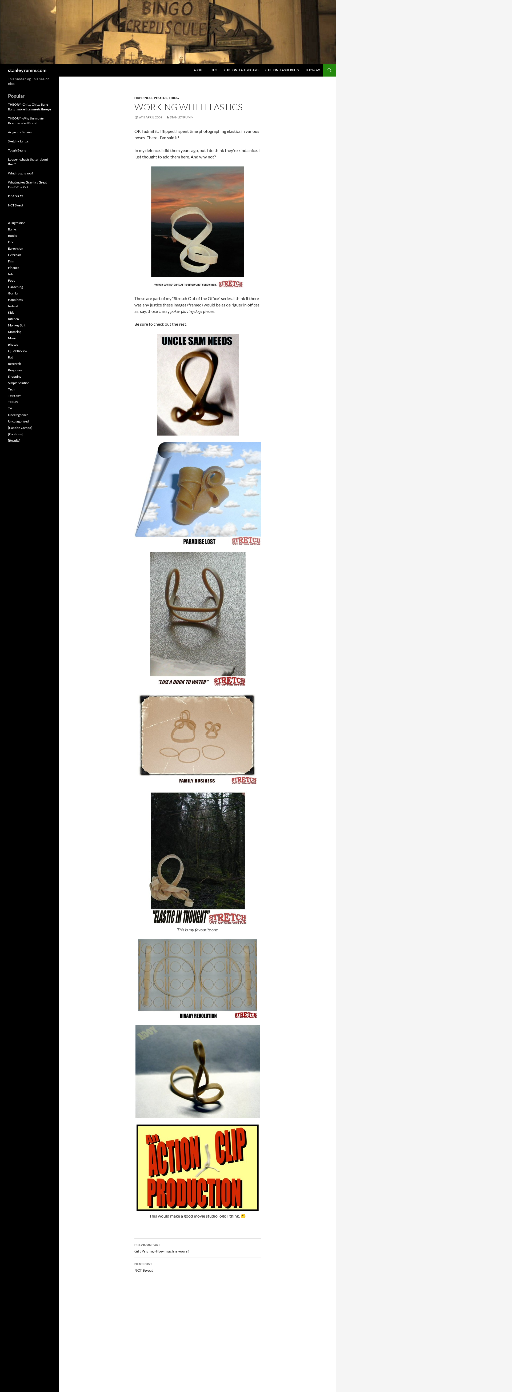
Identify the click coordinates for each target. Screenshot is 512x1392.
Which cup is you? (20, 173)
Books (12, 236)
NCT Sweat (143, 1267)
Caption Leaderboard (241, 70)
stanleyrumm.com (27, 70)
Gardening (15, 287)
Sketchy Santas (18, 141)
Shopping (14, 376)
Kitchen (13, 319)
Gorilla (13, 293)
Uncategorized (18, 421)
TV (10, 408)
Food (11, 280)
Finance (13, 268)
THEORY (14, 396)
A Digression (17, 223)
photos (160, 98)
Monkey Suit (16, 325)
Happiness (143, 98)
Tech (11, 389)
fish (10, 274)
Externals (14, 255)
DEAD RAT (15, 196)
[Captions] (15, 434)
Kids (11, 312)
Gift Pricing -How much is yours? (161, 1248)
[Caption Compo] (20, 428)
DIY (11, 242)
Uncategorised (18, 415)
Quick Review (17, 351)
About (199, 70)
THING (174, 98)
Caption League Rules (282, 70)
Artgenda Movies (20, 132)
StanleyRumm (182, 117)
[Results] (14, 440)
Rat (10, 357)
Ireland (13, 306)
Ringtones (15, 370)
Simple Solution (19, 383)
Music (12, 338)
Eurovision (15, 248)
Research (14, 364)
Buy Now (313, 70)
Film (214, 70)
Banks (12, 229)
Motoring (14, 332)
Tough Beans (17, 150)
